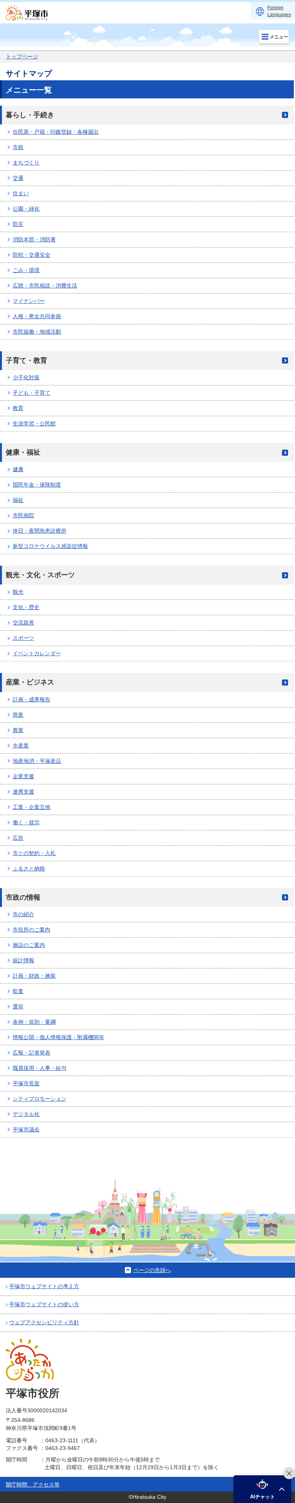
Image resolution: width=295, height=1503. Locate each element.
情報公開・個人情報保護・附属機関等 (58, 1037)
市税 (18, 147)
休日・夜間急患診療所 (39, 531)
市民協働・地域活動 (37, 332)
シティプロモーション (39, 1099)
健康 (18, 469)
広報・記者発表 (31, 1053)
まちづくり (26, 162)
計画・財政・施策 (34, 976)
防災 (18, 224)
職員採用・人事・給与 (39, 1068)
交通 (18, 178)
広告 (18, 838)
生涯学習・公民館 (34, 423)
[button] (262, 1489)
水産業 (21, 745)
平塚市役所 (33, 1393)
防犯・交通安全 (31, 255)
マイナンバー (29, 301)
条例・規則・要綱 (34, 1022)
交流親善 (23, 622)
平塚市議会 (26, 1129)
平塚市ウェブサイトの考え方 (44, 1286)
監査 (18, 991)
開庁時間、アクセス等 (33, 1484)
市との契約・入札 (34, 853)
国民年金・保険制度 (37, 485)
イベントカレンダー (37, 653)
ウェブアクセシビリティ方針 (44, 1322)
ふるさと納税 (29, 868)
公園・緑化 (26, 209)
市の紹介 (23, 914)
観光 (18, 592)
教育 (18, 408)
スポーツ (23, 638)
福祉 (18, 500)
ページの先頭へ (152, 1270)
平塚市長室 (26, 1083)
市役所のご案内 (31, 930)
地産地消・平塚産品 (37, 761)
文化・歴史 (26, 607)
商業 (18, 715)
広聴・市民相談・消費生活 (45, 285)
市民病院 (23, 515)
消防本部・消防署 (34, 239)
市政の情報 (23, 897)
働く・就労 (26, 822)
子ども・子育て (31, 393)
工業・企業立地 (31, 807)
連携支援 (23, 792)
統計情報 (23, 960)
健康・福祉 (23, 452)
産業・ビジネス (30, 682)
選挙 (18, 1006)
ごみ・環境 (26, 270)
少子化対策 (26, 377)
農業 (18, 730)
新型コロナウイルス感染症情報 (50, 546)
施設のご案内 (29, 945)
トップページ (22, 56)
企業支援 (23, 776)
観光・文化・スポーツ (40, 575)
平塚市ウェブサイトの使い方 (44, 1304)
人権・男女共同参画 (37, 316)
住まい (21, 193)
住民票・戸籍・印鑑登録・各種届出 (56, 132)
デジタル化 (26, 1114)
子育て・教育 (26, 360)
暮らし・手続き (30, 115)
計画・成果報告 (31, 699)
